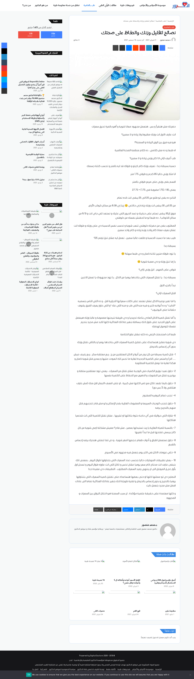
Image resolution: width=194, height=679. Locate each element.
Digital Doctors (96, 656)
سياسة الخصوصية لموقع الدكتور (62, 669)
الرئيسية (171, 21)
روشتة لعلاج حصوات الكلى (33, 167)
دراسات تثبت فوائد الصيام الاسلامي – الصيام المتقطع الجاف (53, 285)
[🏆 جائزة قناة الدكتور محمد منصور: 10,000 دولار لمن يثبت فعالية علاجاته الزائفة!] (54, 103)
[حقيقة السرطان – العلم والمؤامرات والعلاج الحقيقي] (28, 244)
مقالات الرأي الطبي (107, 5)
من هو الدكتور (41, 5)
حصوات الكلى (99, 611)
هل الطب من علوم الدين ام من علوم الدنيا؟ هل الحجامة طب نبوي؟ (52, 227)
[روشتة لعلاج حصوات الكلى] (54, 171)
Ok (29, 674)
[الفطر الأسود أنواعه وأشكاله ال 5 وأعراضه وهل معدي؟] (124, 568)
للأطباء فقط (111, 669)
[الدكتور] (181, 5)
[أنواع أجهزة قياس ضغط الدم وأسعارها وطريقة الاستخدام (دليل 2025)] (54, 120)
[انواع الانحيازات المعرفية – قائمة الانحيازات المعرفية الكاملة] (28, 273)
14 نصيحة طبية (98, 580)
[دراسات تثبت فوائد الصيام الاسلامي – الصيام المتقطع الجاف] (51, 273)
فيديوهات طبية (127, 5)
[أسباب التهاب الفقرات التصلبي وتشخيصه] (54, 145)
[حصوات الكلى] (89, 599)
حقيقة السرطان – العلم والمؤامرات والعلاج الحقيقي (30, 256)
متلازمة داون (170, 611)
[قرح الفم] (124, 599)
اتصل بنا (35, 669)
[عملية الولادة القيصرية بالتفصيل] (54, 158)
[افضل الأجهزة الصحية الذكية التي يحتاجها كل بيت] (54, 133)
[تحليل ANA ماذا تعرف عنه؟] (54, 184)
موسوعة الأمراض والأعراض (153, 5)
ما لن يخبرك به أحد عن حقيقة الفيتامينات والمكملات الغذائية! (30, 227)
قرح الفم (136, 611)
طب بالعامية (89, 5)
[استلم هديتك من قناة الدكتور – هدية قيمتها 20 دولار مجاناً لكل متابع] (51, 244)
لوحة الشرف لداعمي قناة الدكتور (90, 669)
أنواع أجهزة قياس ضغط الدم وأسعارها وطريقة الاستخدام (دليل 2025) (33, 118)
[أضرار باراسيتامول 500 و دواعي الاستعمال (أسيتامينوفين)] (160, 568)
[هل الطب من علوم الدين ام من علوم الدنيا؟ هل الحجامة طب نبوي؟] (51, 215)
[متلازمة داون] (160, 599)
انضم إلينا (43, 669)
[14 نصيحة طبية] (89, 568)
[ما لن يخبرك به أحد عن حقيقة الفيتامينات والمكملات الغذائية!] (28, 215)
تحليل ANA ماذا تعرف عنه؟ (33, 180)
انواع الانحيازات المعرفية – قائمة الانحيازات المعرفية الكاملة (29, 285)
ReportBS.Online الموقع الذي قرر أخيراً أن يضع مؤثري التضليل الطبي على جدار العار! (31, 85)
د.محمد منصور (165, 40)
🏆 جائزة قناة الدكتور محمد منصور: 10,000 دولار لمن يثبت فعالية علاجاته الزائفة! (31, 98)
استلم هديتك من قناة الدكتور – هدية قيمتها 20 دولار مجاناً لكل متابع (52, 256)
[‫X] (148, 533)
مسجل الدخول (158, 638)
